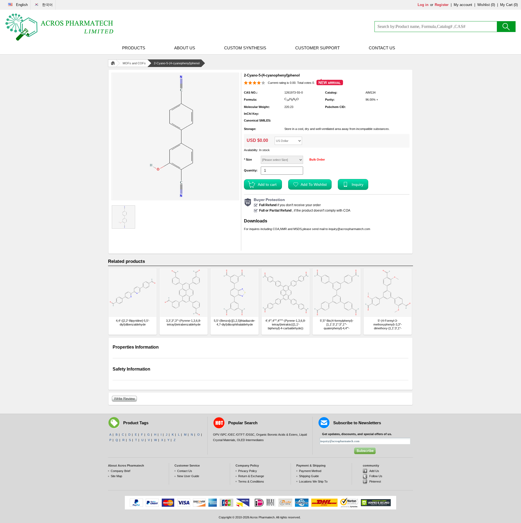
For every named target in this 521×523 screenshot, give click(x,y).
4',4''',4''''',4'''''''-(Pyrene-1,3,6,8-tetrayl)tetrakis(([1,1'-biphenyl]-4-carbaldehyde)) (285, 324)
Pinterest (375, 481)
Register (442, 5)
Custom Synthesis (245, 48)
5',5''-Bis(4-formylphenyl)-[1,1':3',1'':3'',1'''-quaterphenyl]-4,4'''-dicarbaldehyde (337, 324)
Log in (423, 5)
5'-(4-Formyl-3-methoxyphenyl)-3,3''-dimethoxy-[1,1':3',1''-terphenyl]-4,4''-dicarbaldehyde (387, 324)
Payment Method (310, 471)
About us (184, 48)
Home (114, 63)
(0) (493, 5)
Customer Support (317, 48)
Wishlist (483, 5)
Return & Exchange (251, 476)
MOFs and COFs (134, 63)
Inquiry (357, 184)
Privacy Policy (247, 471)
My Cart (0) (509, 5)
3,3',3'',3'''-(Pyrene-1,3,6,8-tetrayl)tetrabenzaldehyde (183, 322)
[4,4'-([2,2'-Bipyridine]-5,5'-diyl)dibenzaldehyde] (132, 292)
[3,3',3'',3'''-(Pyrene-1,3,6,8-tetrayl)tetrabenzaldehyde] (183, 292)
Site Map (116, 476)
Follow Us (375, 476)
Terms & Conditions (251, 481)
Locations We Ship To (313, 481)
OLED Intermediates (250, 440)
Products (133, 48)
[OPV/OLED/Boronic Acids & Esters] (59, 27)
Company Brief (120, 471)
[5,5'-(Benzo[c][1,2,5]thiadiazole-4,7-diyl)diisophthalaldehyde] (234, 292)
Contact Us (382, 48)
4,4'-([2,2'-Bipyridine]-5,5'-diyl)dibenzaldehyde (133, 322)
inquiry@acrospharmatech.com (349, 229)
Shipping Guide (309, 476)
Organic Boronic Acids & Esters (277, 434)
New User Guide (188, 476)
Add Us (374, 471)
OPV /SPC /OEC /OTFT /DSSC (234, 434)
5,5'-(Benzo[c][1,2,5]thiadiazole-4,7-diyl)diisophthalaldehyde (234, 322)
